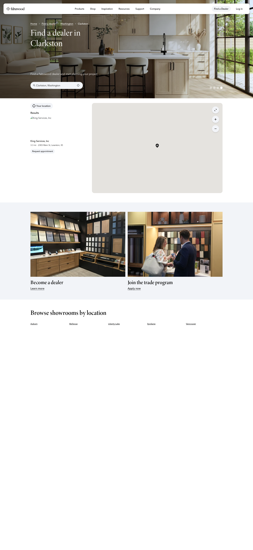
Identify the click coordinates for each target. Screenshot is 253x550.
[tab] (211, 88)
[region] (126, 49)
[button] (157, 146)
